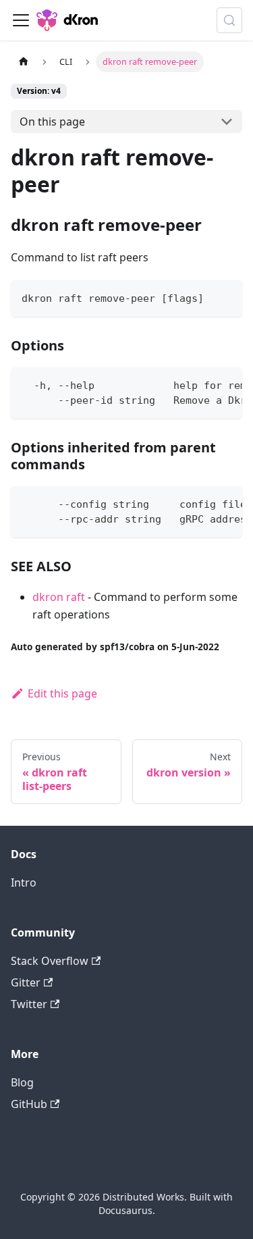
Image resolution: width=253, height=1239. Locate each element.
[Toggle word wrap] (201, 384)
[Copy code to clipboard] (226, 297)
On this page (52, 121)
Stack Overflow (49, 960)
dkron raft (58, 596)
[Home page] (23, 61)
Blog (22, 1082)
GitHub (29, 1104)
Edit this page (62, 693)
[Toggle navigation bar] (21, 20)
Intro (23, 882)
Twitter (29, 1004)
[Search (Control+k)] (229, 20)
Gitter (25, 982)
